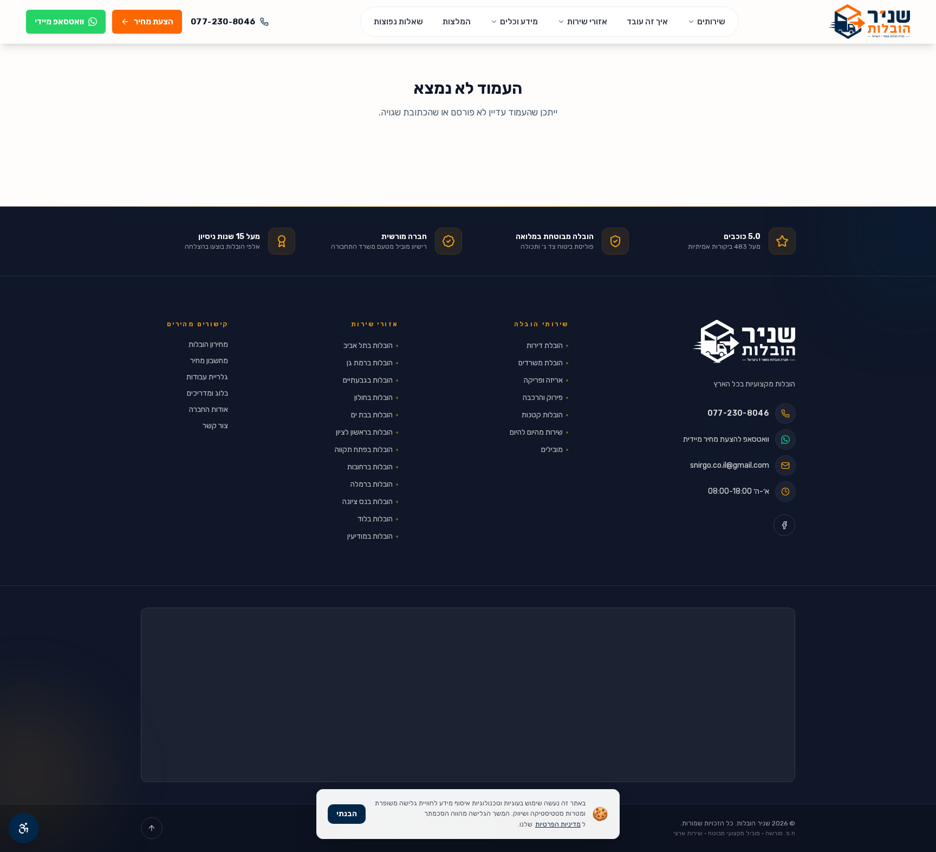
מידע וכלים (519, 22)
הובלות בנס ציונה (367, 501)
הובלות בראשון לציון (364, 432)
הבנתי (346, 813)
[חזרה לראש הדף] (151, 828)
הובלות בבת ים (372, 414)
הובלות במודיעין (370, 536)
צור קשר (215, 425)
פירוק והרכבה (543, 397)
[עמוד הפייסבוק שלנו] (784, 525)
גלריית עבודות (207, 377)
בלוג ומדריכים (207, 393)
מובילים (552, 449)
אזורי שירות (587, 22)
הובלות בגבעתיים (368, 380)
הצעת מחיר (153, 22)
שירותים (711, 22)
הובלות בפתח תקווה (364, 449)
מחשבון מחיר (209, 360)
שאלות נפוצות (398, 22)
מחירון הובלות (208, 344)
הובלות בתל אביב (368, 345)
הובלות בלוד (375, 519)
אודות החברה (208, 409)
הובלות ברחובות (370, 467)
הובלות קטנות (542, 414)
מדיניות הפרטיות (558, 824)
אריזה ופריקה (543, 380)
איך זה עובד (647, 22)
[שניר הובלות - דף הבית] (744, 341)
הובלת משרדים (540, 362)
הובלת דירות (544, 345)
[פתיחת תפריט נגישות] (24, 828)
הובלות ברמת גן (370, 362)
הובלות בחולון (373, 397)
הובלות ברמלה (371, 484)
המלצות (457, 22)
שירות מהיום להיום (536, 432)
